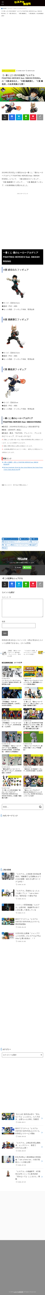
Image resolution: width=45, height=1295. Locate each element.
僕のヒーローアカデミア (20, 545)
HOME (5, 8)
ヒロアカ (34, 542)
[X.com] (18, 567)
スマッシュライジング (19, 8)
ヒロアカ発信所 (18, 1292)
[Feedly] (27, 567)
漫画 (5, 548)
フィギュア (24, 539)
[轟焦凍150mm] (15, 399)
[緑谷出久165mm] (15, 300)
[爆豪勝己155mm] (15, 349)
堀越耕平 (33, 545)
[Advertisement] (22, 42)
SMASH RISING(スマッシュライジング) (16, 542)
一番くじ (34, 539)
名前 (3, 621)
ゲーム (10, 8)
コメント (6, 597)
